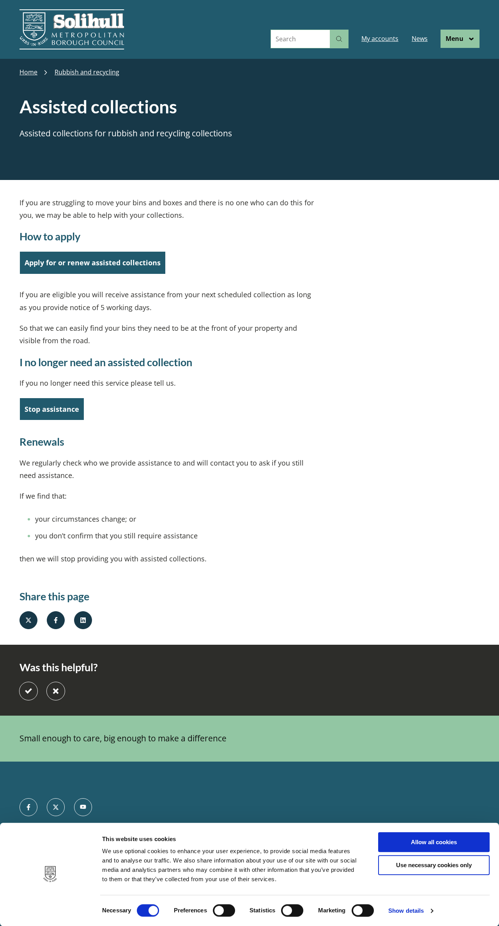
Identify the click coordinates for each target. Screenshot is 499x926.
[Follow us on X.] (56, 807)
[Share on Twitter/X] (28, 620)
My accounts (379, 38)
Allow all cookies (434, 842)
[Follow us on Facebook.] (28, 807)
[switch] (224, 910)
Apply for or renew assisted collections (93, 262)
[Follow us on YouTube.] (83, 807)
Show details (406, 910)
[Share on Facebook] (56, 620)
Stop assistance (52, 409)
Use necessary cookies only (434, 865)
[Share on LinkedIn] (83, 620)
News (420, 38)
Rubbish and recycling (87, 72)
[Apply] (339, 39)
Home (28, 72)
